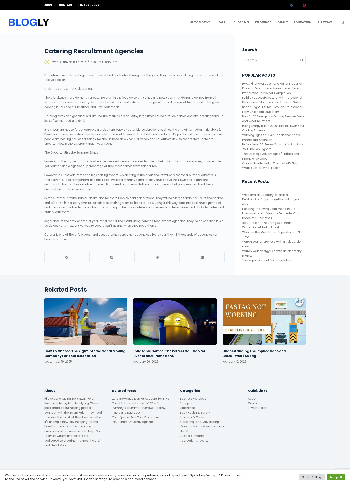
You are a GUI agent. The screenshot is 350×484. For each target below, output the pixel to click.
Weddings (263, 22)
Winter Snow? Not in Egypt (260, 227)
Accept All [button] (336, 477)
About (49, 5)
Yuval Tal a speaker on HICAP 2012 (136, 403)
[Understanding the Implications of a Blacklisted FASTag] (264, 321)
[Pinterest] (157, 257)
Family (282, 22)
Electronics (187, 408)
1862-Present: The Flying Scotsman (267, 223)
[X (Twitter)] (298, 5)
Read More (59, 445)
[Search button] (301, 60)
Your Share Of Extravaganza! (132, 422)
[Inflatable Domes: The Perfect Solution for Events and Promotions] (175, 321)
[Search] (342, 22)
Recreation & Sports (194, 441)
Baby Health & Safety (195, 412)
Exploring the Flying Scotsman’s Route (269, 209)
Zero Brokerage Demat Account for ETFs (140, 399)
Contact (66, 5)
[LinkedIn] (202, 257)
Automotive (200, 22)
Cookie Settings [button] (312, 477)
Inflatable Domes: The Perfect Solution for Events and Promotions (169, 353)
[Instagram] (304, 5)
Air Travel (326, 22)
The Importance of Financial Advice (267, 260)
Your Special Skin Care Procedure (135, 417)
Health (221, 22)
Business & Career (193, 417)
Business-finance (192, 436)
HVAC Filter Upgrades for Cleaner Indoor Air (272, 84)
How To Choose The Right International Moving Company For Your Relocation (85, 353)
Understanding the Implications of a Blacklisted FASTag (254, 353)
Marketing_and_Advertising (199, 422)
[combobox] (270, 60)
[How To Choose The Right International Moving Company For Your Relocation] (85, 321)
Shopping (241, 22)
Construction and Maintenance (202, 426)
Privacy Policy (88, 5)
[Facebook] (291, 5)
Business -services (104, 62)
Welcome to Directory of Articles (265, 195)
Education (303, 22)
